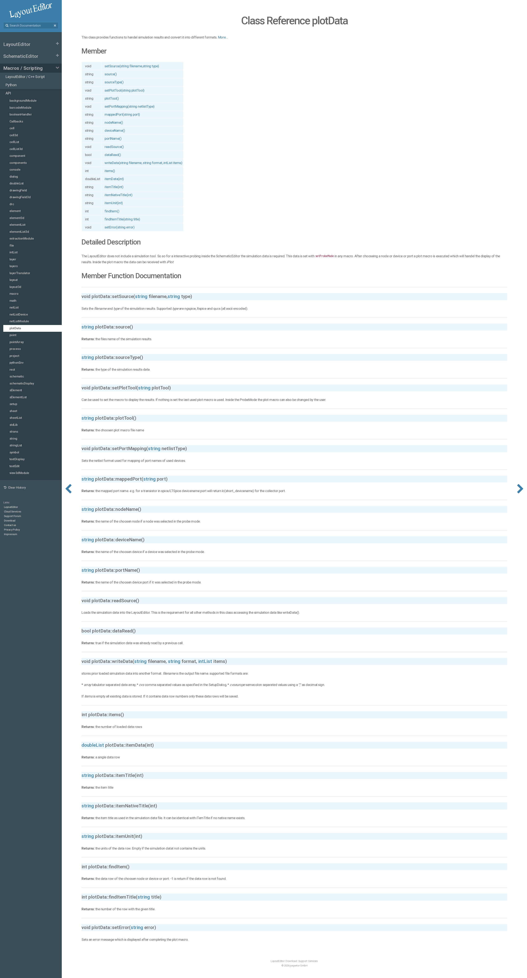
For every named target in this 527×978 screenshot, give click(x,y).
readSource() (114, 147)
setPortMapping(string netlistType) (130, 106)
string (141, 296)
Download (9, 520)
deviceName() (115, 130)
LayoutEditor (16, 44)
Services (312, 961)
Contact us (10, 525)
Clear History (16, 487)
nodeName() (114, 122)
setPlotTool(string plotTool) (125, 90)
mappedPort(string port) (122, 114)
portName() (113, 138)
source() (111, 74)
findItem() (112, 211)
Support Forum (12, 516)
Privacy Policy (12, 529)
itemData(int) (114, 179)
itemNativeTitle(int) (118, 195)
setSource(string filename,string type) (132, 66)
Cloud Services (12, 511)
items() (110, 171)
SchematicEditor (20, 56)
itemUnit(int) (114, 203)
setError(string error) (119, 227)
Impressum (10, 534)
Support (302, 961)
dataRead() (113, 155)
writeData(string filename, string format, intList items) (143, 163)
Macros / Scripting (23, 68)
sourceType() (114, 82)
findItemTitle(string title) (122, 219)
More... (223, 37)
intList (205, 661)
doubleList (93, 745)
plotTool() (112, 98)
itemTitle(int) (114, 187)
